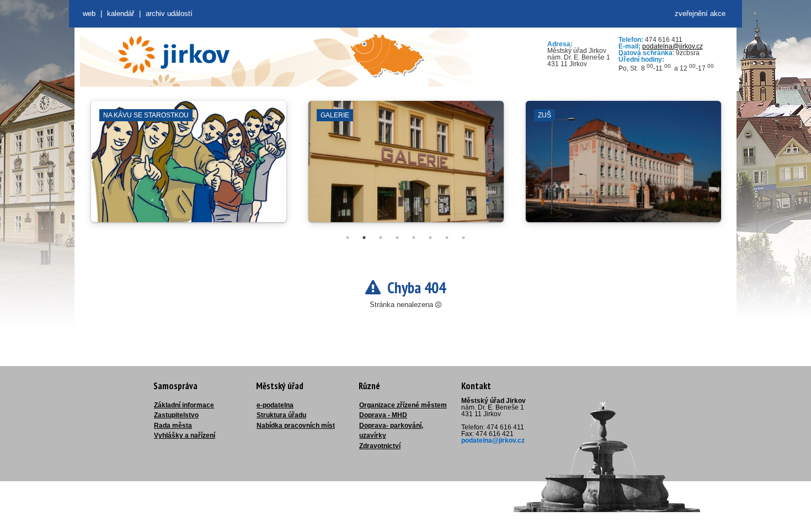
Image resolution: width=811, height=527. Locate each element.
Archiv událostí (169, 13)
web (89, 13)
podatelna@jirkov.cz (672, 46)
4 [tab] (397, 237)
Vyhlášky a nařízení (184, 435)
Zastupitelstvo (176, 415)
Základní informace (184, 405)
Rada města (173, 425)
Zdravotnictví (380, 446)
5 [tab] (413, 237)
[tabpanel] (188, 167)
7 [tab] (446, 237)
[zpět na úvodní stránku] (174, 54)
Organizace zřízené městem (403, 405)
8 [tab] (463, 237)
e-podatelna (275, 405)
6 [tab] (430, 237)
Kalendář (120, 13)
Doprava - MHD (383, 415)
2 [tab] (364, 237)
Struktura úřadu (281, 415)
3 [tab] (380, 237)
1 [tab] (347, 237)
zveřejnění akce (700, 13)
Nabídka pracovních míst (296, 425)
